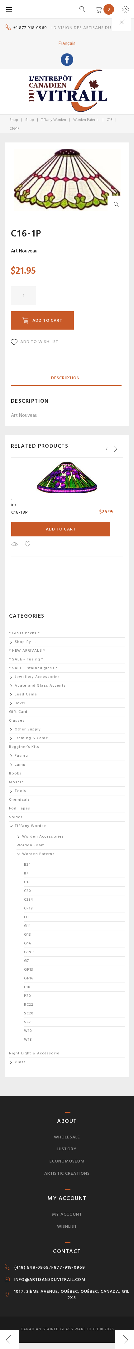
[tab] (65, 378)
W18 (28, 1039)
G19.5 (29, 952)
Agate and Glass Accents (40, 685)
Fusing (21, 755)
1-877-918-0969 (67, 1267)
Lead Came (26, 694)
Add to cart (47, 320)
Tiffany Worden (53, 120)
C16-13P (19, 512)
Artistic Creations (67, 1173)
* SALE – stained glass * (33, 668)
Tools (20, 791)
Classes (17, 720)
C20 (27, 891)
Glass (20, 1062)
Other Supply (28, 729)
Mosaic (16, 782)
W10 (28, 1030)
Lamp (20, 764)
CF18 (28, 908)
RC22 (28, 1004)
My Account (67, 1214)
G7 (26, 960)
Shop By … (25, 642)
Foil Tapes (19, 808)
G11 (27, 925)
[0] (97, 9)
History (67, 1148)
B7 (26, 873)
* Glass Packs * (24, 633)
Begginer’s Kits (24, 746)
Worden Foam (31, 845)
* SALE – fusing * (26, 659)
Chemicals (19, 799)
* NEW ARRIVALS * (27, 650)
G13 (27, 934)
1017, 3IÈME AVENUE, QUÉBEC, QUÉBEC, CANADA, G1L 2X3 (71, 1294)
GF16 (29, 978)
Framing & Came (31, 738)
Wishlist (67, 1226)
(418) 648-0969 (31, 1267)
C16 (109, 120)
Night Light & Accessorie (34, 1053)
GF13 (28, 969)
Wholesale (67, 1137)
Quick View (14, 544)
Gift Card (18, 711)
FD (26, 917)
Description (65, 377)
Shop (13, 120)
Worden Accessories (43, 836)
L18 (27, 987)
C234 (28, 899)
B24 (27, 864)
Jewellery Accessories (37, 676)
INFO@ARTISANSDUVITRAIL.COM (49, 1280)
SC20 (29, 1013)
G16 (27, 943)
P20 (27, 995)
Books (15, 773)
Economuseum (67, 1161)
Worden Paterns (86, 120)
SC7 (27, 1022)
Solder (15, 817)
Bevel (20, 703)
